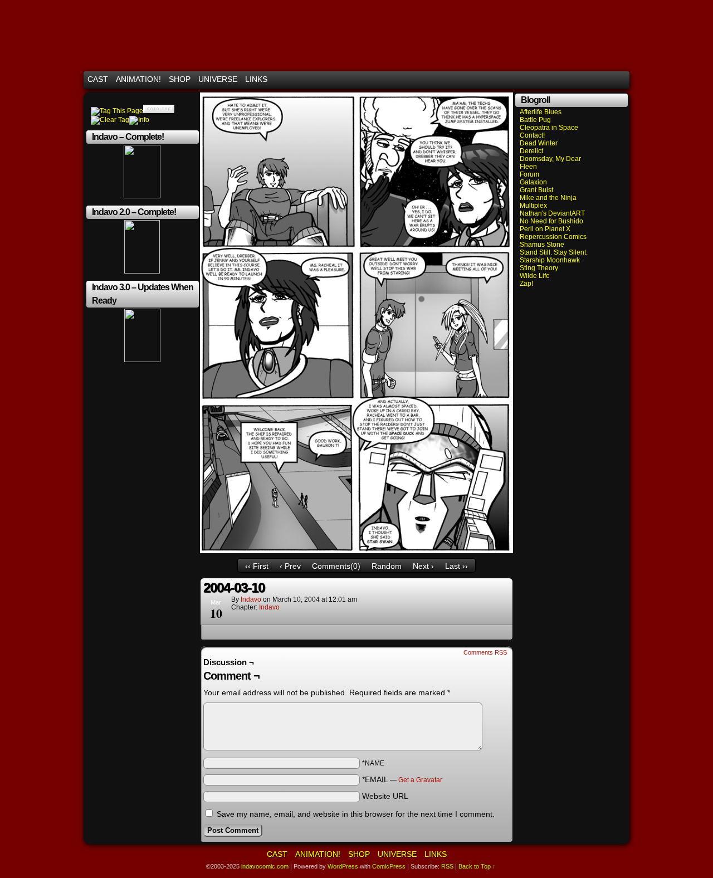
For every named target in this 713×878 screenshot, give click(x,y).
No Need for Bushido (551, 221)
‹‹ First (256, 566)
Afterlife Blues (540, 112)
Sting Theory (539, 268)
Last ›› (456, 566)
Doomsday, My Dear (550, 159)
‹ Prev (290, 566)
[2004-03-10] (356, 550)
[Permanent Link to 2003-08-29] (142, 196)
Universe (217, 79)
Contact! (532, 135)
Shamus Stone (542, 244)
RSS (621, 79)
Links (256, 79)
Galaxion (533, 182)
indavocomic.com (356, 38)
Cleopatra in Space (549, 127)
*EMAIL (402, 779)
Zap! (526, 283)
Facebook (607, 79)
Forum (529, 174)
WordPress (343, 866)
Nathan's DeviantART (552, 213)
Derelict (531, 151)
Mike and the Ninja (548, 198)
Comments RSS (485, 652)
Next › (423, 566)
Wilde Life (535, 276)
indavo (251, 599)
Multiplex (533, 205)
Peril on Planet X (545, 229)
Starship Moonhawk (550, 260)
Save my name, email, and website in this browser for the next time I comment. (356, 813)
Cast (97, 79)
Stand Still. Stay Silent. (554, 252)
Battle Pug (535, 120)
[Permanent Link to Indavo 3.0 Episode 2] (142, 360)
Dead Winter (539, 143)
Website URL (385, 796)
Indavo (269, 607)
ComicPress (389, 866)
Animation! (138, 79)
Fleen (528, 166)
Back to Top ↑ (477, 866)
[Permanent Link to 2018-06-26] (142, 271)
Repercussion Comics (553, 237)
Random (387, 566)
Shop (180, 79)
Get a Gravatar (420, 780)
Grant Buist (536, 190)
